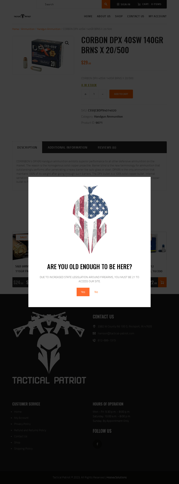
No (96, 292)
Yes (83, 292)
